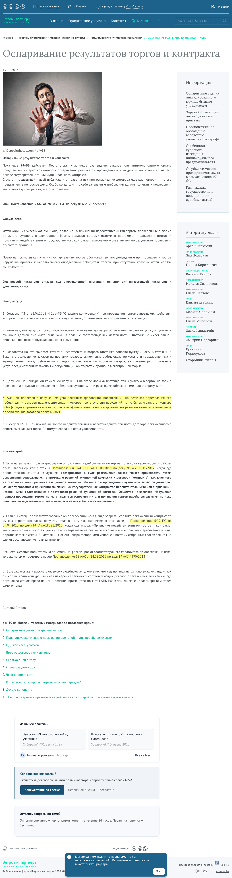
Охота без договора (20, 667)
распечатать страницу (24, 848)
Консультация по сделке (42, 790)
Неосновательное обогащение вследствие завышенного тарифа (202, 133)
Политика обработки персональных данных (204, 864)
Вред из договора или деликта (28, 652)
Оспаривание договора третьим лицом (34, 630)
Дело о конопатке (19, 689)
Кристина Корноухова (195, 351)
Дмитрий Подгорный (202, 340)
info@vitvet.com (49, 6)
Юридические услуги (84, 21)
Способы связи (134, 6)
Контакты (118, 21)
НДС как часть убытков (22, 645)
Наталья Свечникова (202, 283)
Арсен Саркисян (199, 246)
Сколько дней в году (21, 660)
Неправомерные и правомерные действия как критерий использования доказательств (70, 697)
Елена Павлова (197, 293)
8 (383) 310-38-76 (112, 6)
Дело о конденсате (19, 675)
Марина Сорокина (200, 312)
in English (223, 6)
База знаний (146, 21)
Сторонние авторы (201, 360)
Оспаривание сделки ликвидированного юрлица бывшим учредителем (202, 99)
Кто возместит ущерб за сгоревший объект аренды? (43, 682)
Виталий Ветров (198, 274)
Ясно (159, 871)
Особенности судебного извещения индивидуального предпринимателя (200, 154)
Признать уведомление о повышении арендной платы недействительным (59, 637)
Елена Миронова (199, 321)
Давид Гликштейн (200, 330)
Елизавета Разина (199, 302)
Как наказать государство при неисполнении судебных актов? (199, 193)
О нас (53, 21)
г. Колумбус (80, 6)
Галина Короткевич (201, 265)
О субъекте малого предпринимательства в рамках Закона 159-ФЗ (203, 175)
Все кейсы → (144, 755)
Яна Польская (197, 255)
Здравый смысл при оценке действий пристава (202, 116)
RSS (205, 871)
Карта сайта (222, 871)
